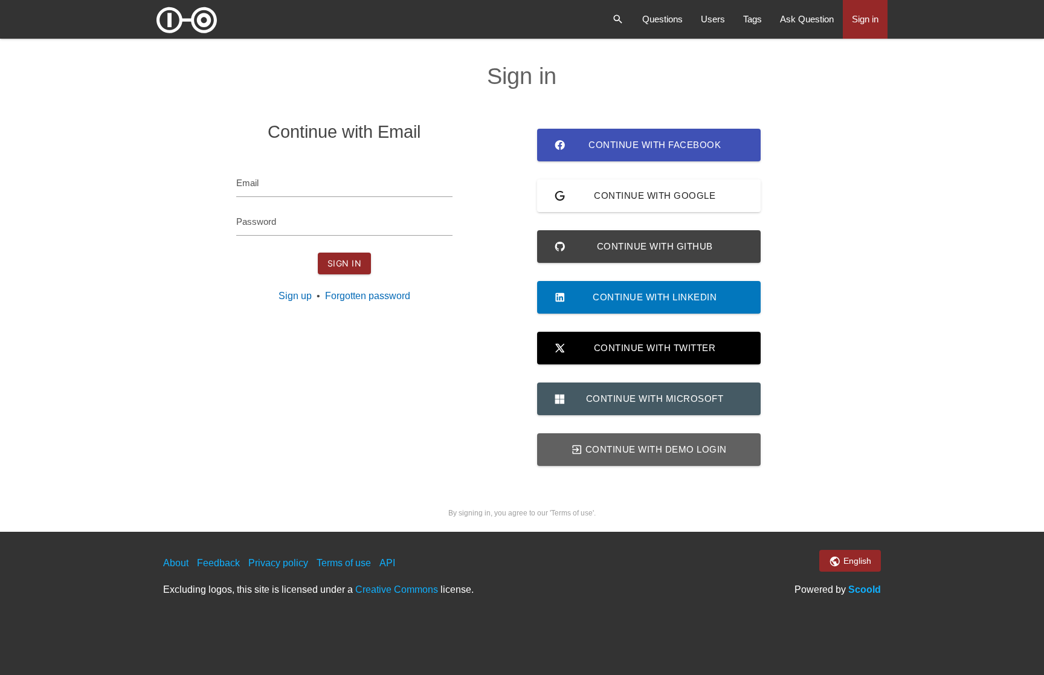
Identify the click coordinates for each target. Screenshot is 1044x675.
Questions (662, 19)
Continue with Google (654, 195)
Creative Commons (396, 589)
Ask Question (807, 19)
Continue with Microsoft (655, 398)
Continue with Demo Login (654, 449)
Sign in (865, 19)
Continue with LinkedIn (655, 297)
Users (713, 19)
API (387, 563)
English (856, 561)
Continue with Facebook (654, 145)
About (175, 563)
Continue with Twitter (655, 348)
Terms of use (344, 563)
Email (247, 183)
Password (256, 221)
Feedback (218, 563)
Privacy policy (278, 563)
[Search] (618, 19)
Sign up (295, 296)
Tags (752, 19)
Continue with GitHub (655, 246)
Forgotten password (367, 296)
